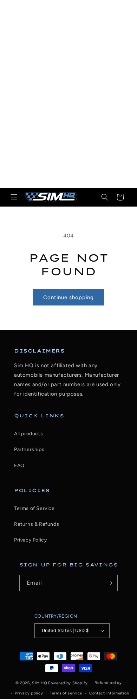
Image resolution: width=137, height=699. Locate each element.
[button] (14, 197)
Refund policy (108, 682)
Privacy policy (29, 693)
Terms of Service (34, 508)
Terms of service (66, 693)
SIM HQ (39, 682)
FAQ (19, 466)
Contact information (109, 693)
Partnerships (29, 449)
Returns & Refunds (36, 524)
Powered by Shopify (68, 682)
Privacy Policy (30, 540)
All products (28, 434)
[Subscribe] (109, 583)
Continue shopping (68, 297)
